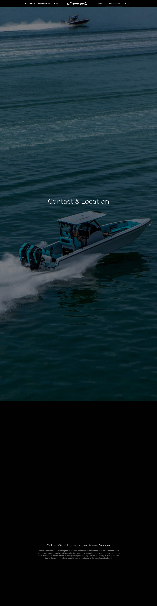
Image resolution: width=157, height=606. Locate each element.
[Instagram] (128, 3)
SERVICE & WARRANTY (44, 3)
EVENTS (56, 3)
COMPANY (101, 3)
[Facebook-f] (125, 3)
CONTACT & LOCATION (114, 3)
